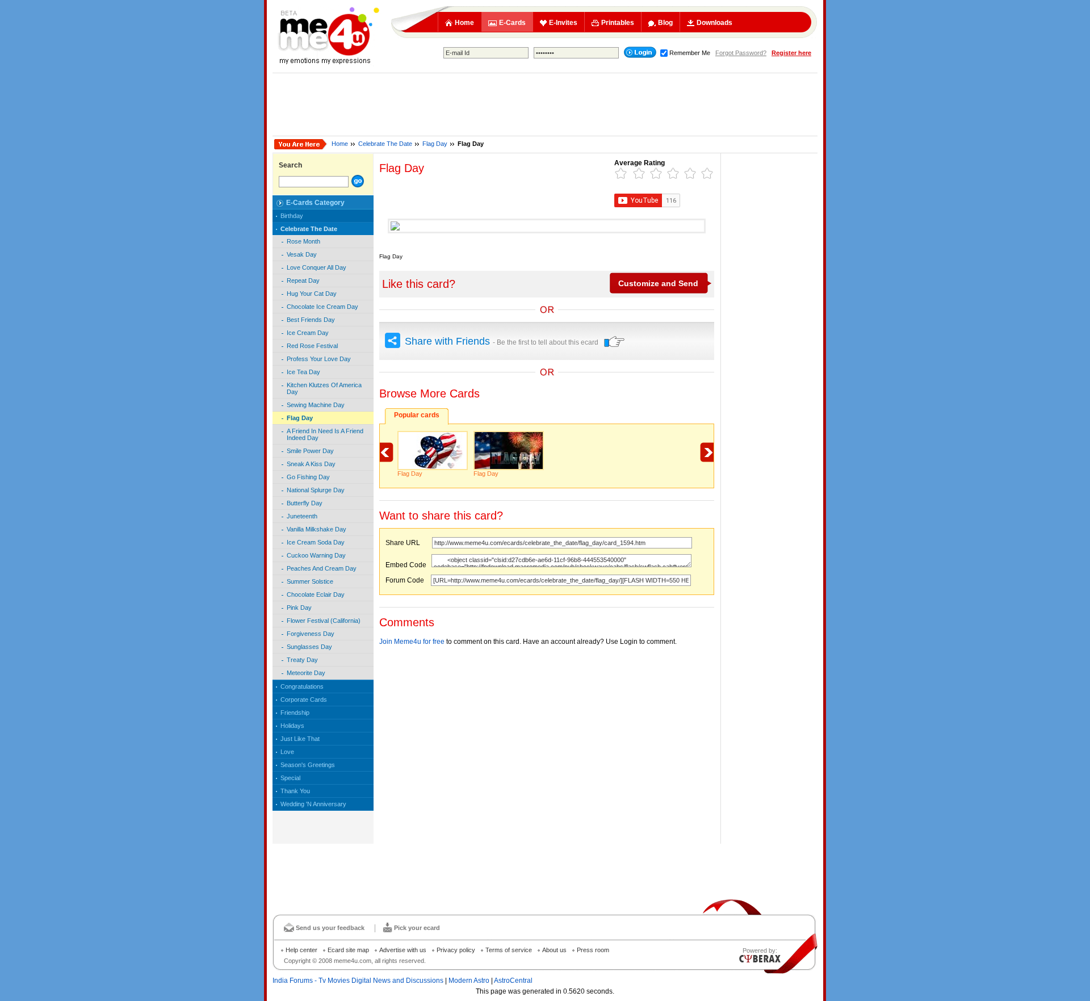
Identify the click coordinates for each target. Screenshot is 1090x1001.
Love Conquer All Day (316, 267)
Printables (617, 23)
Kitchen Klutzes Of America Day (324, 388)
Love (287, 751)
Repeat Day (303, 280)
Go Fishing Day (308, 477)
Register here (791, 52)
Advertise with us (402, 949)
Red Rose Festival (312, 345)
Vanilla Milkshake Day (316, 529)
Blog (665, 23)
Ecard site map (348, 949)
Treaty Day (302, 659)
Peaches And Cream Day (322, 568)
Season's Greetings (307, 764)
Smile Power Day (310, 450)
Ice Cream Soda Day (316, 542)
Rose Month (303, 241)
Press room (593, 949)
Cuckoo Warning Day (316, 555)
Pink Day (299, 607)
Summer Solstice (310, 581)
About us (554, 949)
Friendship (294, 712)
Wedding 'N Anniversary (313, 804)
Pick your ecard (417, 927)
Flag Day (434, 143)
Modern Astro (468, 981)
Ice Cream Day (308, 332)
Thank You (295, 791)
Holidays (292, 725)
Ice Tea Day (303, 371)
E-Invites (563, 23)
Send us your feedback (330, 927)
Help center (301, 949)
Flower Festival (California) (323, 620)
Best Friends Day (311, 319)
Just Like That (300, 738)
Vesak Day (302, 254)
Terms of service (508, 949)
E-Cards (512, 23)
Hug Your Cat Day (312, 293)
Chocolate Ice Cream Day (322, 306)
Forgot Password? (740, 52)
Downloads (714, 23)
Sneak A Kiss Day (311, 463)
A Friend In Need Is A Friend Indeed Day (325, 434)
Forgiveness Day (310, 633)
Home (464, 23)
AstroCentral (513, 981)
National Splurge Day (316, 490)
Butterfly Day (304, 503)
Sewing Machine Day (316, 404)
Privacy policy (456, 949)
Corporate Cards (303, 699)
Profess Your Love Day (319, 358)
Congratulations (302, 686)
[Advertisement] (545, 104)
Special (290, 777)
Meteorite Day (306, 672)
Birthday (291, 215)
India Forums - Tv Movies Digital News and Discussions (357, 981)
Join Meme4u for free (412, 642)
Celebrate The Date (385, 143)
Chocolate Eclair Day (316, 594)
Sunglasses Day (309, 646)
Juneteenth (302, 516)
